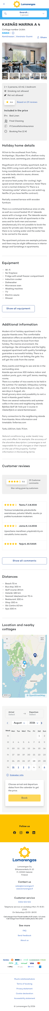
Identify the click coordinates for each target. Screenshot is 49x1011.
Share (43, 38)
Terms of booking (24, 984)
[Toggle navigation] (4, 4)
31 (13, 767)
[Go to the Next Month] (41, 723)
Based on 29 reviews (27, 102)
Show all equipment (18, 308)
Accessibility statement (24, 998)
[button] (35, 655)
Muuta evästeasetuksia (24, 979)
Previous (6, 58)
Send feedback (24, 936)
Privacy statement (24, 989)
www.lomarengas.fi (24, 889)
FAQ (24, 931)
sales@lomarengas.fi (24, 886)
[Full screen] (42, 639)
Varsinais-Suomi (24, 37)
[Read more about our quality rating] (13, 33)
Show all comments (24, 561)
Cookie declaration (24, 994)
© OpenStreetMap (36, 696)
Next (43, 58)
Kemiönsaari (8, 37)
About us (24, 940)
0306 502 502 (24, 902)
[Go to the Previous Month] (7, 723)
